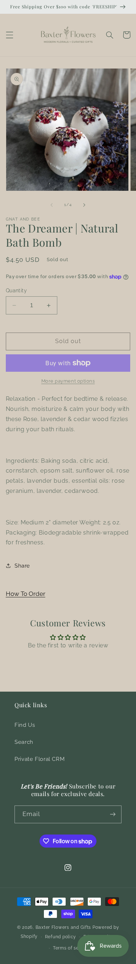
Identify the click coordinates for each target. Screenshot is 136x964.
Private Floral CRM (40, 759)
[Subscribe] (112, 814)
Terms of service (71, 948)
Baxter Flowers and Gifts (63, 927)
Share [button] (22, 566)
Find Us (25, 725)
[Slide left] (51, 205)
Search (24, 742)
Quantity (16, 290)
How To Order (25, 593)
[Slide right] (84, 205)
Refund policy (61, 936)
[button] (9, 34)
